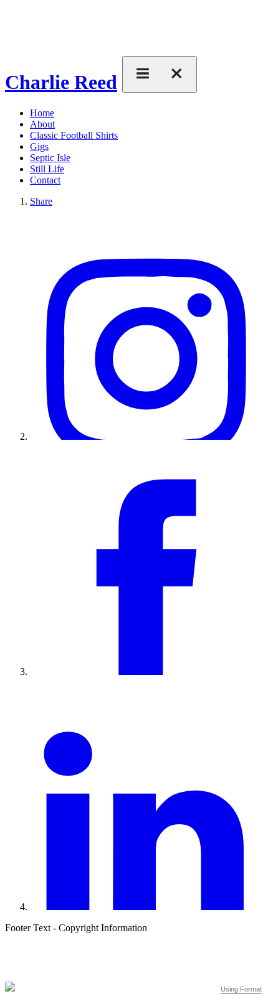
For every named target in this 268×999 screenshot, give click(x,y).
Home (42, 113)
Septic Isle (50, 157)
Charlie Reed (61, 82)
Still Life (47, 169)
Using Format (241, 989)
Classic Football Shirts (74, 135)
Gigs (39, 146)
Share (41, 201)
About (42, 124)
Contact (45, 180)
